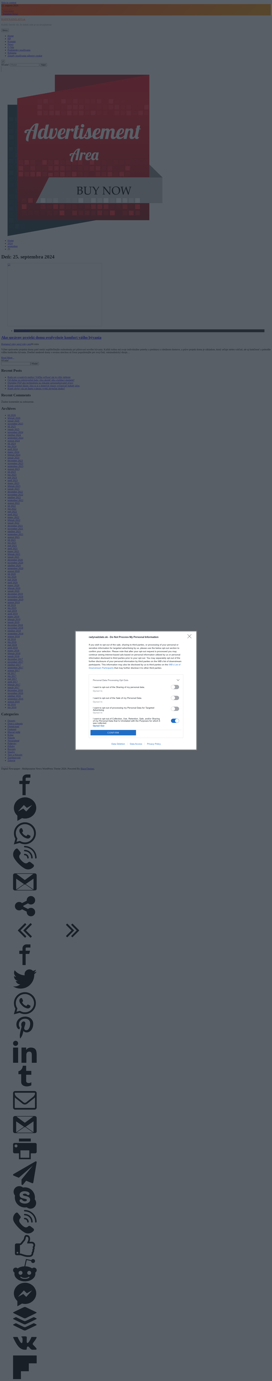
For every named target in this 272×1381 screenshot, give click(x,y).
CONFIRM (113, 733)
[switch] (175, 687)
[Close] (190, 637)
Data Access (136, 744)
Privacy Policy (154, 744)
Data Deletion (118, 744)
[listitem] (136, 680)
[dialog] (136, 690)
